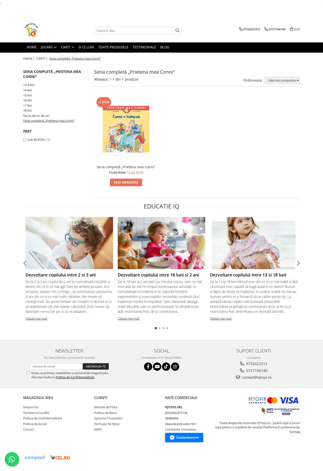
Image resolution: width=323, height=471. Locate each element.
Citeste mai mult (36, 318)
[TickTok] (166, 366)
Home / (29, 58)
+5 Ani (27, 95)
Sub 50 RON (35, 139)
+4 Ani (27, 90)
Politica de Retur (105, 413)
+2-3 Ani (28, 85)
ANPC (98, 429)
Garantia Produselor (108, 418)
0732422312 (256, 363)
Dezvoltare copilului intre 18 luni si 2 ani (158, 275)
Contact (28, 429)
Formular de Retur (107, 424)
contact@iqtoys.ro (256, 377)
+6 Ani (27, 100)
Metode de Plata (105, 407)
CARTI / (42, 58)
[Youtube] (157, 366)
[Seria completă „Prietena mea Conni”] (126, 129)
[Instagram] (175, 366)
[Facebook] (148, 366)
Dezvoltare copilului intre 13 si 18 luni (248, 275)
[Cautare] (177, 30)
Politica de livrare (35, 424)
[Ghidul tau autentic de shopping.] (34, 458)
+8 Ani (27, 110)
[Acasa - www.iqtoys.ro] (46, 30)
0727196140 (256, 370)
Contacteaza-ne (187, 437)
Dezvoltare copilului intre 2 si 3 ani (61, 275)
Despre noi (30, 407)
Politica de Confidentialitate (75, 377)
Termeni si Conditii (36, 413)
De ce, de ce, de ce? (36, 115)
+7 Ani (27, 105)
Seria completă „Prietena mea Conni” (49, 120)
